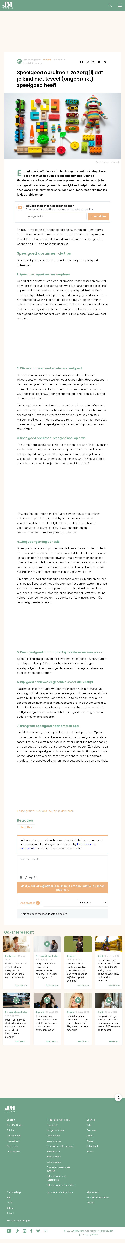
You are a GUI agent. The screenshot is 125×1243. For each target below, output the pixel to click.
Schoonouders (54, 1162)
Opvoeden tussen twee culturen (58, 1169)
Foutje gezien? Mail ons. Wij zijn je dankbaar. (45, 811)
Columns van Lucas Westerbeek (56, 1178)
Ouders (47, 59)
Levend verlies (54, 1140)
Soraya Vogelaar (32, 59)
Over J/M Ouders (15, 1125)
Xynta (95, 1234)
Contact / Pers (14, 1135)
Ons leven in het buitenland (60, 1146)
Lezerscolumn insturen (60, 1192)
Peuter (90, 1135)
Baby (89, 1125)
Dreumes (91, 1130)
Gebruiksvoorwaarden (98, 1197)
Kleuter (90, 1140)
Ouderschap (14, 1192)
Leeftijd (91, 1119)
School (10, 1213)
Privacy (90, 1202)
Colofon (10, 1130)
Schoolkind (92, 1146)
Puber (90, 1151)
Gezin (9, 1202)
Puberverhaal (53, 1151)
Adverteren (12, 1146)
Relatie (10, 1208)
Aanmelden (98, 216)
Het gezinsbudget (56, 1130)
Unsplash (115, 162)
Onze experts (13, 1151)
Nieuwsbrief (13, 1140)
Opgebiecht (52, 1125)
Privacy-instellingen (18, 1220)
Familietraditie (54, 1156)
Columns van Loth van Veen (61, 1185)
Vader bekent (53, 1135)
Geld (9, 1197)
